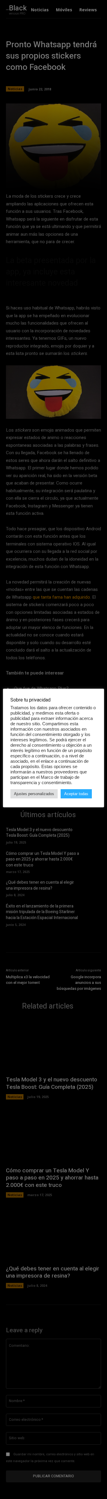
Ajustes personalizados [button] (34, 794)
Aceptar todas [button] (76, 794)
